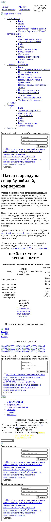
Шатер (4, 331)
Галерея (10, 412)
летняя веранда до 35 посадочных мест (29, 248)
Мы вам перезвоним (24, 8)
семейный (6, 233)
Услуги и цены (14, 404)
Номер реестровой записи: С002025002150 (30, 435)
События (11, 409)
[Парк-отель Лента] (11, 13)
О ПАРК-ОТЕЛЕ (15, 402)
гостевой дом (22, 233)
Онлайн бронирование (8, 8)
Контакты (11, 414)
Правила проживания (17, 407)
